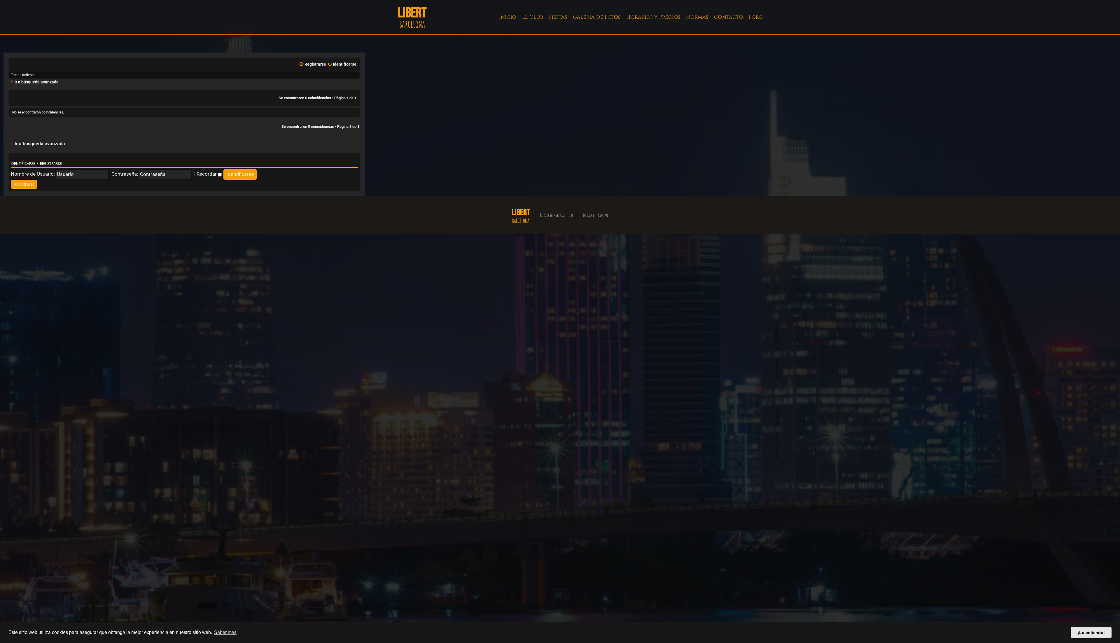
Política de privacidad (595, 215)
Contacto (728, 17)
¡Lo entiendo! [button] (1091, 632)
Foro (756, 17)
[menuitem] (342, 64)
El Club (532, 17)
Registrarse (51, 164)
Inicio (507, 17)
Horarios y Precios (653, 17)
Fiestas (558, 17)
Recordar (207, 174)
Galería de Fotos (596, 17)
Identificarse (23, 164)
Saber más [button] (225, 632)
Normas (697, 17)
